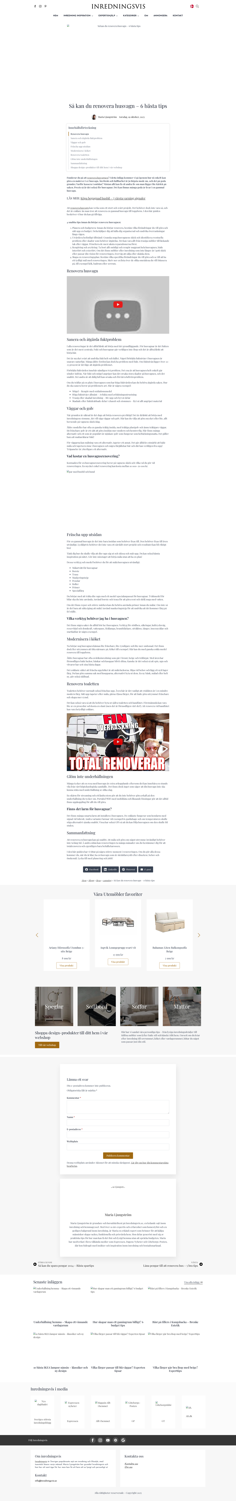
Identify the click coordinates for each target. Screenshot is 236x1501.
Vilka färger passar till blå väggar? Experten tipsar (118, 1369)
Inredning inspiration (77, 16)
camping (107, 880)
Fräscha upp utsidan (80, 146)
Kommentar (74, 1098)
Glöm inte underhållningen (84, 159)
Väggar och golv (78, 142)
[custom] (116, 1440)
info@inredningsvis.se (46, 1481)
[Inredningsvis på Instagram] (40, 6)
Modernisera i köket (81, 150)
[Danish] (192, 6)
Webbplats (72, 1141)
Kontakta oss (131, 1464)
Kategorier (129, 16)
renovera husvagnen (97, 177)
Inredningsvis (41, 1462)
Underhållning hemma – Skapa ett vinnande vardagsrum (61, 1323)
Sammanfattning (79, 163)
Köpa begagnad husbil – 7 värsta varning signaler (113, 198)
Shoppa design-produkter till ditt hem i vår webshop (96, 167)
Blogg (91, 880)
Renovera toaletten (80, 154)
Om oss (128, 1467)
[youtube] (108, 1440)
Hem (55, 16)
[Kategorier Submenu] (139, 16)
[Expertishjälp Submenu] (117, 16)
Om (146, 16)
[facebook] (93, 1440)
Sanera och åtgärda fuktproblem (86, 138)
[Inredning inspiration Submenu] (93, 16)
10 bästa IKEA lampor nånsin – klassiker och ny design (60, 1369)
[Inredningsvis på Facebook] (35, 6)
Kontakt (178, 16)
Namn (71, 1117)
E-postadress (74, 1129)
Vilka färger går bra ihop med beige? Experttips (175, 1369)
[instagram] (100, 1440)
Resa (98, 880)
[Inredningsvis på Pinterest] (45, 6)
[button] (37, 935)
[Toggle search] (197, 6)
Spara (75, 27)
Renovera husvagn (80, 134)
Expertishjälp (106, 16)
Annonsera (160, 16)
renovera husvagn (79, 207)
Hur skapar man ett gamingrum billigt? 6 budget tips (118, 1323)
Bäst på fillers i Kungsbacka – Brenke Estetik (175, 1323)
